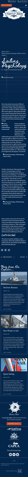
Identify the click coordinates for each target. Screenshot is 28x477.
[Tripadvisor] (14, 454)
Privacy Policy (15, 463)
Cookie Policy (21, 463)
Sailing (4, 55)
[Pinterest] (17, 454)
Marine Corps (5, 53)
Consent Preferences (5, 465)
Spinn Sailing (8, 374)
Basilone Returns (10, 287)
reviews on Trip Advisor (19, 243)
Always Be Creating (13, 471)
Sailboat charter (21, 53)
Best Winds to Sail (11, 331)
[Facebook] (10, 454)
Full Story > (7, 309)
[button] (26, 5)
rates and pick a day (17, 241)
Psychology (13, 53)
